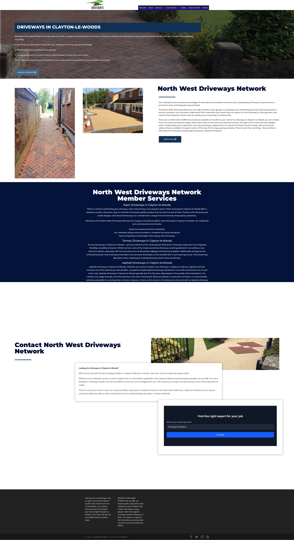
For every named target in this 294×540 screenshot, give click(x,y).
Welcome (142, 8)
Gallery (183, 8)
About (151, 8)
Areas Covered (194, 8)
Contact (205, 8)
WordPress (123, 537)
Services (158, 8)
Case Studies (171, 8)
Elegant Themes (101, 537)
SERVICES (169, 139)
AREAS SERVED (26, 72)
